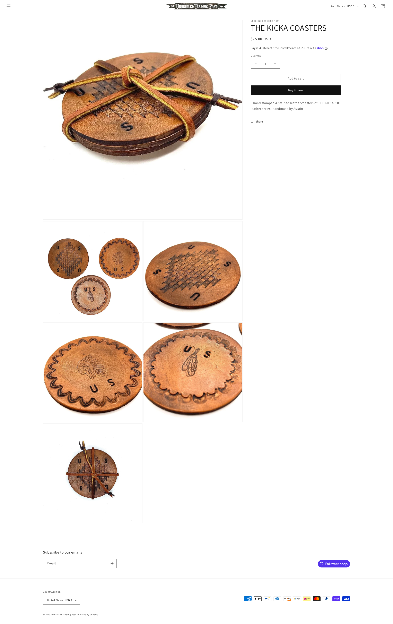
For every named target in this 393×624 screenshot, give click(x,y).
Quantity (256, 55)
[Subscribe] (111, 563)
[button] (8, 6)
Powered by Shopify (87, 614)
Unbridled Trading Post (63, 614)
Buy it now (296, 90)
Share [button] (259, 121)
